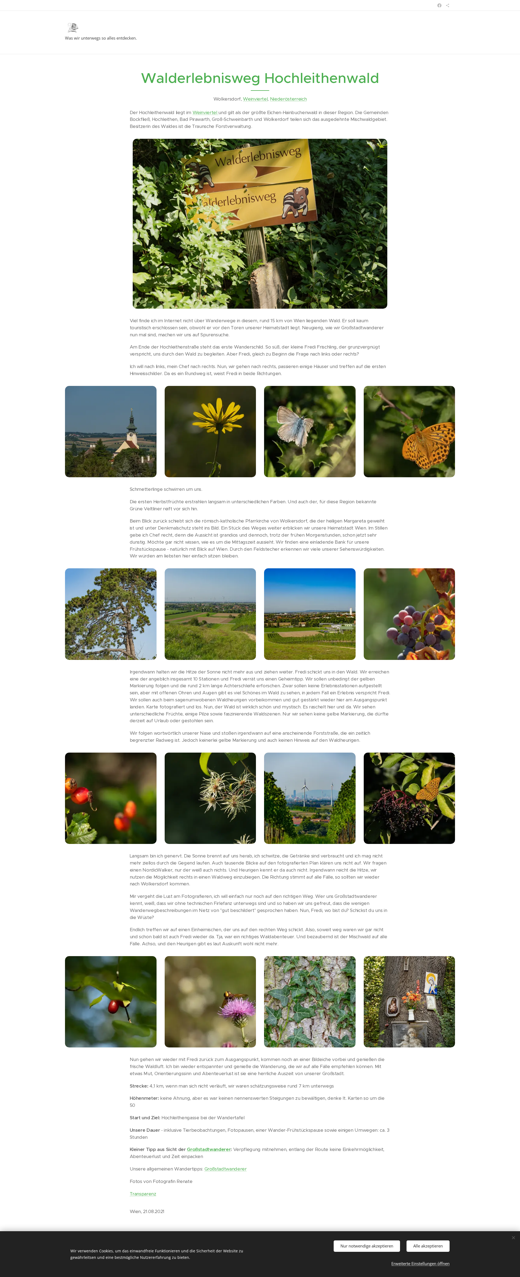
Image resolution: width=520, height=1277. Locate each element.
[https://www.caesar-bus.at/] (447, 5)
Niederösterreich (288, 99)
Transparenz (143, 1194)
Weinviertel (255, 99)
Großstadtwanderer (208, 1149)
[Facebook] (439, 5)
